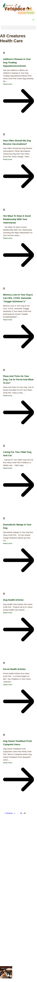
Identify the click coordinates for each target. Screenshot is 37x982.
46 (21, 813)
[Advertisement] (18, 834)
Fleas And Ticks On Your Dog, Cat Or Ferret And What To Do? (18, 379)
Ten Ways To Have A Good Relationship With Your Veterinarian (17, 219)
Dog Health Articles (13, 600)
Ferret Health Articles (14, 669)
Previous (8, 813)
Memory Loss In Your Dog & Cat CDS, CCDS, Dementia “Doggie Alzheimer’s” (18, 298)
